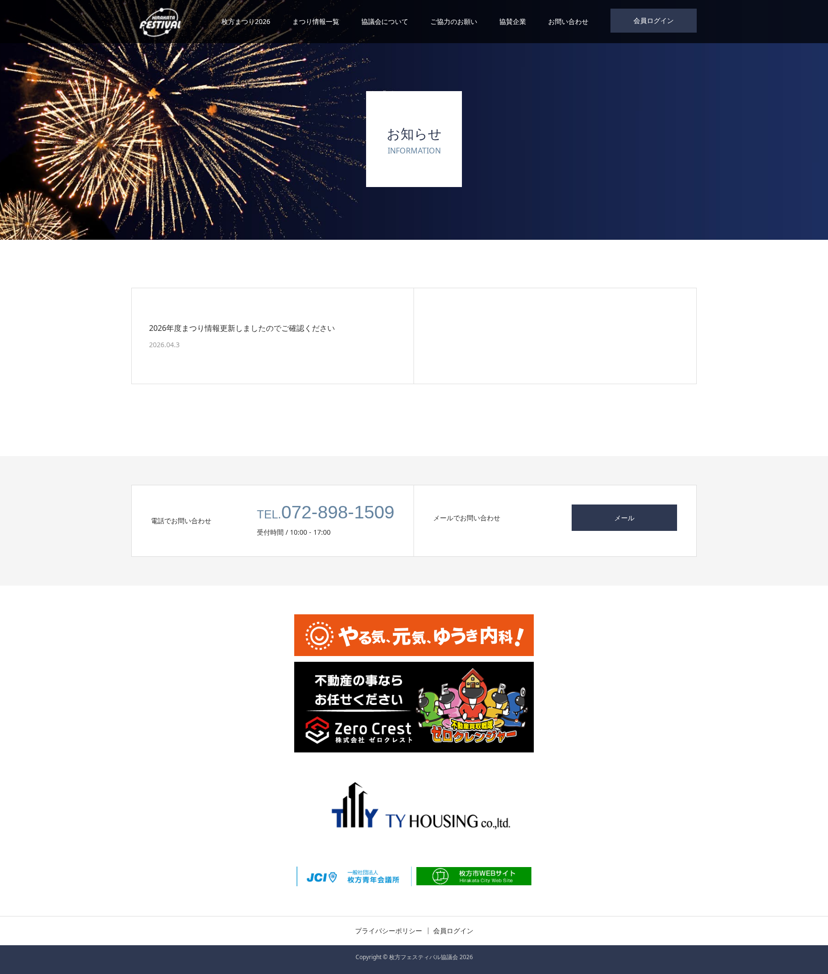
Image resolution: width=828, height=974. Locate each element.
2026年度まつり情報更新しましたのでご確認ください (242, 327)
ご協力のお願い (453, 21)
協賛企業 (512, 21)
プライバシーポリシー (388, 930)
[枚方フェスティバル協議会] (159, 21)
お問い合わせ (568, 21)
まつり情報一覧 (315, 21)
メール (624, 517)
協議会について (384, 21)
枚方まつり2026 (245, 21)
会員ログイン (653, 20)
